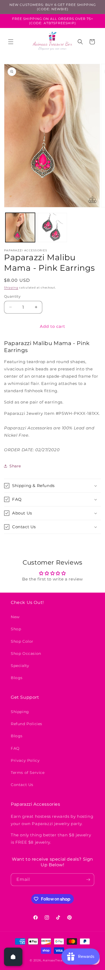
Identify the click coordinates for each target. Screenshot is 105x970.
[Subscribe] (88, 879)
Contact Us (22, 784)
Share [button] (15, 466)
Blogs (17, 677)
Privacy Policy (25, 760)
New (15, 616)
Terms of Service (28, 772)
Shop (16, 629)
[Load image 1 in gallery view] (20, 227)
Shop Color (22, 641)
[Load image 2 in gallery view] (52, 227)
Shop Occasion (26, 653)
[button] (11, 42)
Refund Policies (26, 723)
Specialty (20, 665)
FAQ (15, 748)
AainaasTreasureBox (59, 960)
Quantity (12, 296)
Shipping (11, 287)
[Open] (13, 957)
